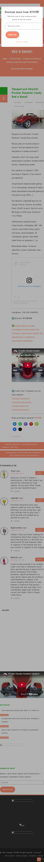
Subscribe (12, 35)
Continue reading (22, 42)
